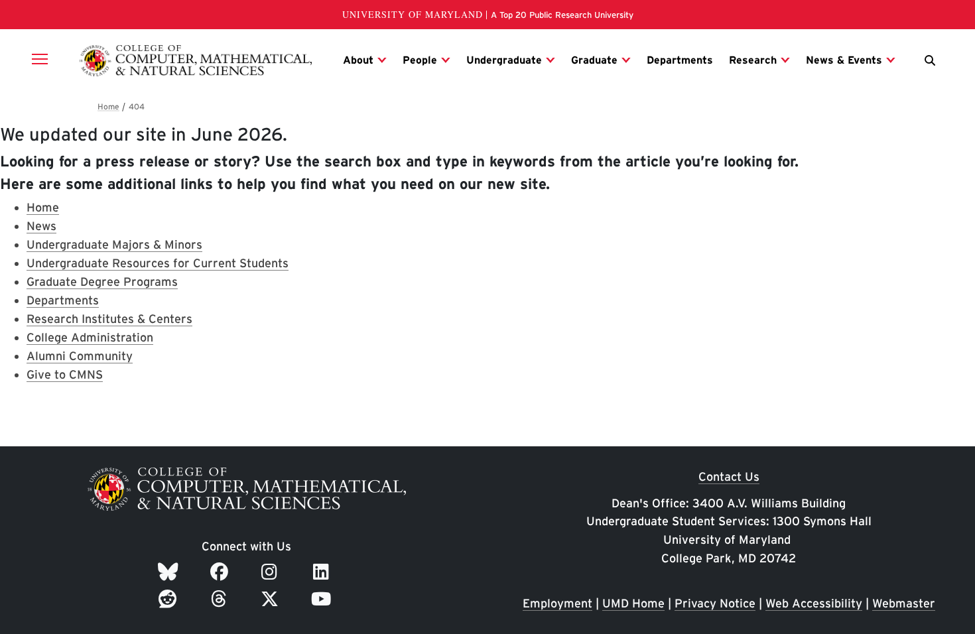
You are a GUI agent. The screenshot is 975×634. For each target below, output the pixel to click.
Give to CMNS (65, 374)
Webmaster (903, 603)
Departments (63, 300)
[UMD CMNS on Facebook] (221, 571)
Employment (557, 603)
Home (43, 207)
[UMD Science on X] (272, 598)
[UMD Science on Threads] (221, 598)
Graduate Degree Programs (102, 281)
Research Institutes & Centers (109, 319)
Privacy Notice (715, 603)
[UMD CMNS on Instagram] (271, 571)
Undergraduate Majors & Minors (114, 244)
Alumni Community (80, 356)
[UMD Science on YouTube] (323, 598)
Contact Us (728, 476)
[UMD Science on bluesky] (170, 571)
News (41, 226)
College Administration (90, 337)
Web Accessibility (813, 603)
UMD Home (633, 603)
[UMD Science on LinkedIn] (323, 571)
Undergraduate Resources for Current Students (158, 263)
